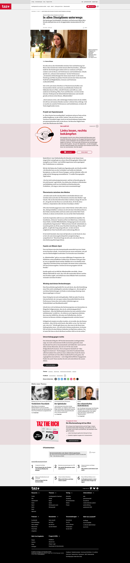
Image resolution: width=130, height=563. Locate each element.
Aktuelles (68, 496)
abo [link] (82, 1)
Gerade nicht (92, 126)
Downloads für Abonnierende (56, 546)
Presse (67, 505)
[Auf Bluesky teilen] (62, 379)
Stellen (68, 503)
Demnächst (69, 520)
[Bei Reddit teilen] (74, 379)
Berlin (32, 507)
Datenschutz (75, 554)
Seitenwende (90, 554)
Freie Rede (34, 529)
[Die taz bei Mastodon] (91, 489)
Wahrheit (33, 511)
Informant (68, 554)
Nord (38, 11)
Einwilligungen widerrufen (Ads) (74, 556)
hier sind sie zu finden (58, 456)
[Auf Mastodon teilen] (59, 379)
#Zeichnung (56, 371)
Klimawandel (52, 507)
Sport (32, 505)
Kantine (33, 542)
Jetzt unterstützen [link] (50, 365)
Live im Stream (70, 524)
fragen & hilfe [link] (49, 1)
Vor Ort (68, 522)
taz (35, 488)
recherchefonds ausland (89, 503)
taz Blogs (85, 520)
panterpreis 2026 (87, 507)
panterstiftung (87, 505)
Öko (32, 498)
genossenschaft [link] (87, 1)
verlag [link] (32, 1)
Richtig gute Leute (53, 505)
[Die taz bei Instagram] (97, 489)
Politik (33, 496)
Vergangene (69, 526)
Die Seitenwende (70, 500)
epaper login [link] (95, 1)
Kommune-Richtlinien (86, 552)
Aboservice (52, 542)
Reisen (33, 540)
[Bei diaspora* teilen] (71, 379)
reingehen (34, 531)
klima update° (34, 524)
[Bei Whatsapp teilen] (68, 379)
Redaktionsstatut (76, 552)
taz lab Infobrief (53, 526)
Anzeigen (33, 546)
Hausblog (68, 498)
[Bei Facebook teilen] (65, 379)
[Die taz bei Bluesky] (94, 489)
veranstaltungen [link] (38, 1)
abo (84, 496)
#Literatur (50, 371)
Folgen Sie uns (86, 488)
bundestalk (34, 520)
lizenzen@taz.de (41, 554)
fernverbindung (35, 522)
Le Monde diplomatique (89, 525)
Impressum (81, 554)
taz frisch (51, 522)
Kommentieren (52, 375)
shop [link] (44, 1)
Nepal (50, 500)
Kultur (33, 503)
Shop (32, 544)
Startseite (33, 11)
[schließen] (97, 126)
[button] (98, 6)
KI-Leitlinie (95, 552)
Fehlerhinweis (60, 375)
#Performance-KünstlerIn (65, 371)
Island (50, 503)
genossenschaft (87, 498)
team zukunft (52, 520)
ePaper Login (52, 544)
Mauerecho (34, 526)
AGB (86, 554)
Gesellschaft (34, 500)
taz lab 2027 (69, 529)
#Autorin (74, 371)
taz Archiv (85, 527)
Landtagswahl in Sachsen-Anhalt (55, 497)
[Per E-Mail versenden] (56, 379)
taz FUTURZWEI (87, 522)
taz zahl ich (86, 500)
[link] (39, 6)
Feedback (51, 539)
